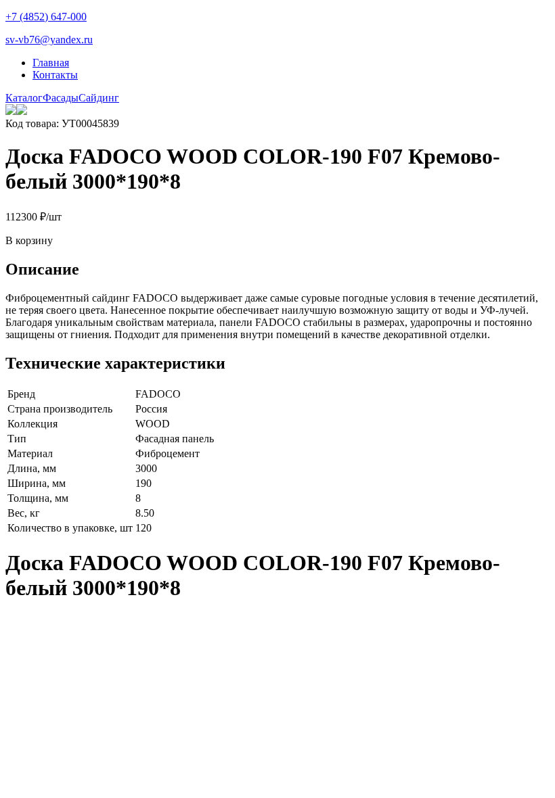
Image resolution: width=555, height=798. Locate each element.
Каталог (24, 97)
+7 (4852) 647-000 (46, 16)
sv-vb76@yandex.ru (49, 39)
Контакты (55, 74)
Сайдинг (99, 97)
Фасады (61, 97)
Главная (50, 62)
